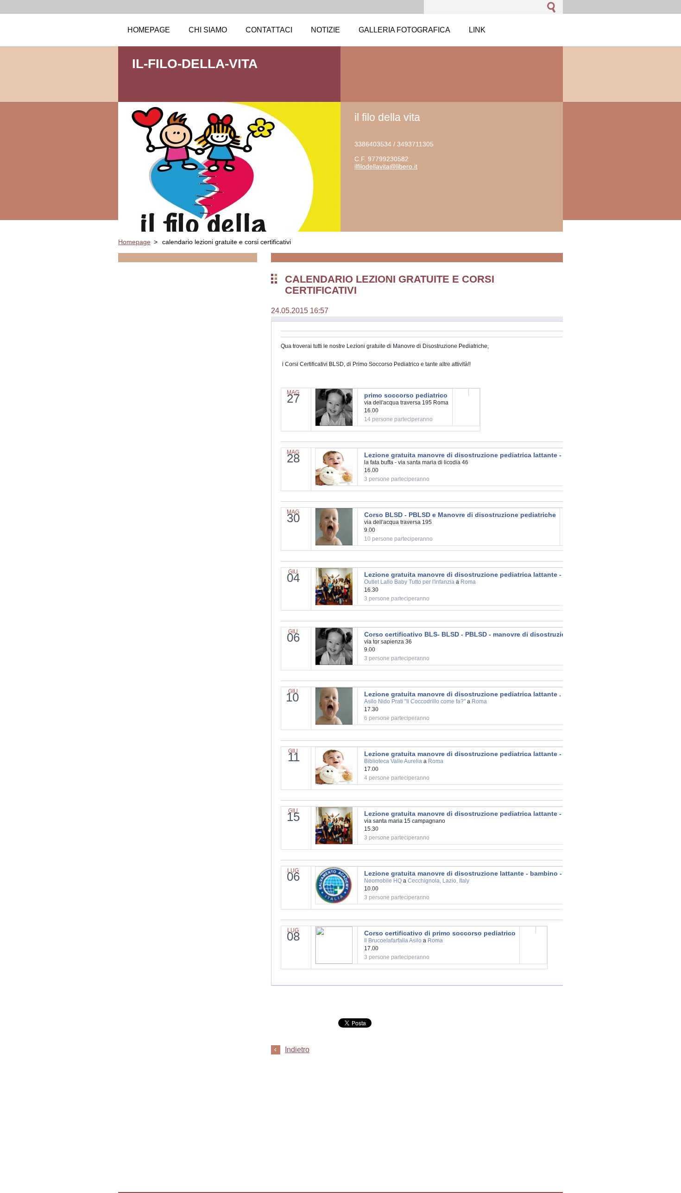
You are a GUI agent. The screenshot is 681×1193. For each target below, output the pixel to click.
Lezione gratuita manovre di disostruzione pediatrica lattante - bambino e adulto (491, 455)
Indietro (297, 1050)
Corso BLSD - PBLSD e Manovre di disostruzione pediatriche (460, 514)
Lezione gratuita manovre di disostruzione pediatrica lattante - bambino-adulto (489, 574)
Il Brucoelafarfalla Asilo (393, 940)
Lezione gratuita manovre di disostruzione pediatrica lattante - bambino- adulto (490, 753)
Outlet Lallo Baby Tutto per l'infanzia (409, 582)
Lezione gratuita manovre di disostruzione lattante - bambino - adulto (474, 873)
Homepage (134, 242)
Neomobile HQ (383, 880)
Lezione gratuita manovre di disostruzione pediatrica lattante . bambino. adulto (489, 694)
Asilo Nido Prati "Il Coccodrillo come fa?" (415, 701)
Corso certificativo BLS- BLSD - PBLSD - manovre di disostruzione (469, 634)
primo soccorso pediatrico (406, 395)
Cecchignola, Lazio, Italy (438, 880)
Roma (468, 582)
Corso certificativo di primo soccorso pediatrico (440, 933)
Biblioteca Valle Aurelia (393, 761)
